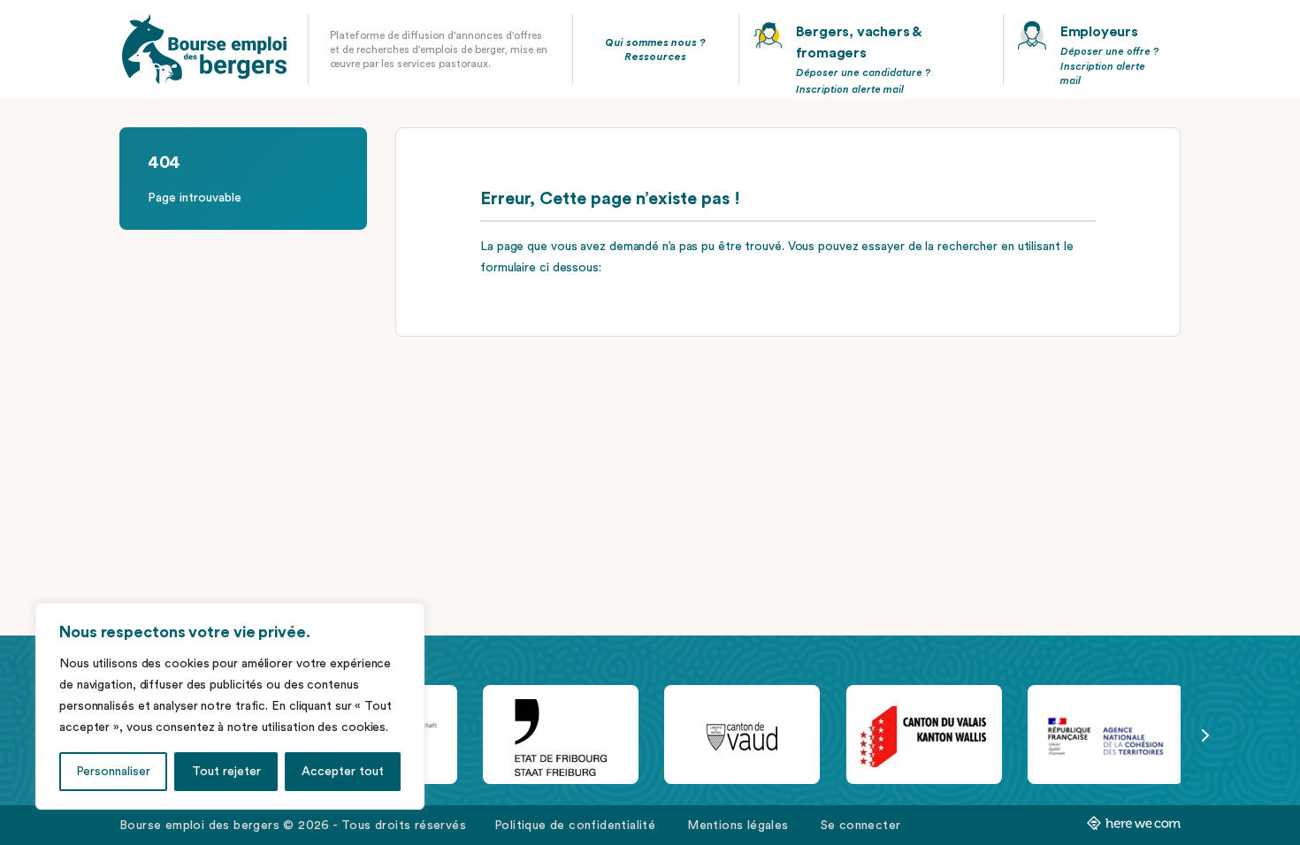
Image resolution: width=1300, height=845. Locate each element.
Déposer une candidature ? (863, 72)
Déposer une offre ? (1109, 51)
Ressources (655, 56)
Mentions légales (737, 825)
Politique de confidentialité (574, 825)
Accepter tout (343, 771)
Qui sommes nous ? (655, 42)
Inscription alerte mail (850, 89)
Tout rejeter (226, 771)
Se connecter (861, 825)
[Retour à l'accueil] (204, 49)
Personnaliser (113, 771)
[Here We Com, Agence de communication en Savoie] (1134, 826)
